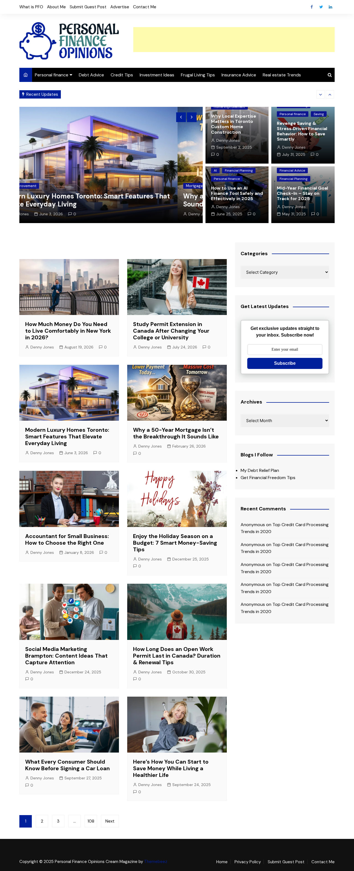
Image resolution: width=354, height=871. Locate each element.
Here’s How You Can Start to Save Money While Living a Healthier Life (171, 768)
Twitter (321, 7)
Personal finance (51, 75)
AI (215, 170)
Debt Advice (91, 75)
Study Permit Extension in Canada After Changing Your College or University (171, 331)
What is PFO (31, 7)
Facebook (312, 7)
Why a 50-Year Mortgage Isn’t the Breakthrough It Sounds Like (128, 94)
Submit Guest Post (88, 7)
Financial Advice (292, 170)
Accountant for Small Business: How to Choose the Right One (67, 539)
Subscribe (285, 363)
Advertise (119, 7)
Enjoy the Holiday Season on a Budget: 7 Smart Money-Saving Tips (175, 543)
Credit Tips (122, 75)
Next (109, 821)
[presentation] (320, 94)
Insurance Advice (239, 75)
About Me (56, 7)
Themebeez (155, 861)
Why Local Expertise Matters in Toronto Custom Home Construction (233, 124)
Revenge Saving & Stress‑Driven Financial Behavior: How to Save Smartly (302, 131)
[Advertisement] (234, 39)
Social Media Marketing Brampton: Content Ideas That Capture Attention (66, 655)
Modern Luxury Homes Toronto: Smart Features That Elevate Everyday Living (67, 436)
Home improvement (229, 107)
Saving (319, 114)
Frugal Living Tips (198, 75)
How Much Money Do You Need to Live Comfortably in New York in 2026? (68, 331)
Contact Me (144, 7)
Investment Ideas (157, 75)
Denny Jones (42, 213)
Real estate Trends (282, 75)
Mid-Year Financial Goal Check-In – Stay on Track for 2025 (302, 193)
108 (90, 821)
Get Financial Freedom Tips (268, 477)
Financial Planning (239, 170)
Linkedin (330, 7)
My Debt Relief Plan (260, 470)
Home (222, 862)
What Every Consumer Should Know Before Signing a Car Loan (67, 765)
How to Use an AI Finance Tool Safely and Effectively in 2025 (237, 193)
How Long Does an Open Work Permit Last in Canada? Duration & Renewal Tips (176, 655)
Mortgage (36, 185)
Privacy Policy (248, 862)
